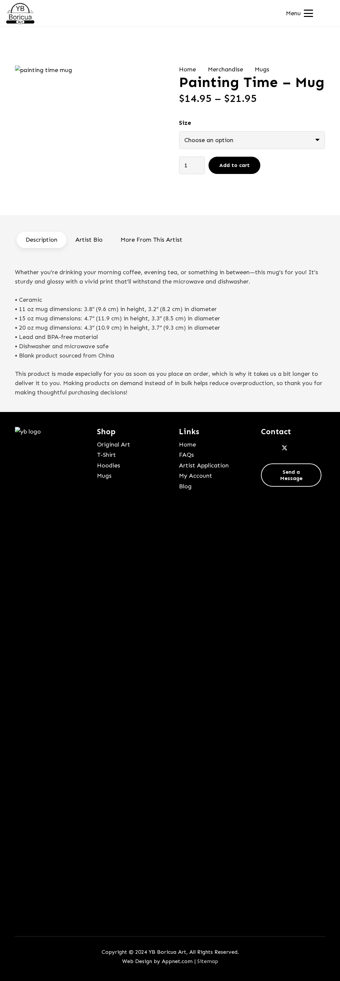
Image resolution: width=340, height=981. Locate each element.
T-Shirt (106, 454)
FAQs (186, 454)
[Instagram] (300, 448)
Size (185, 122)
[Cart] (326, 13)
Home (187, 69)
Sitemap (207, 961)
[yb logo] (20, 13)
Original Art (113, 444)
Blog (185, 486)
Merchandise (225, 69)
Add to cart (234, 165)
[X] (284, 448)
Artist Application (204, 465)
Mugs (262, 69)
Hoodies (108, 465)
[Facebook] (268, 448)
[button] (299, 13)
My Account (195, 475)
